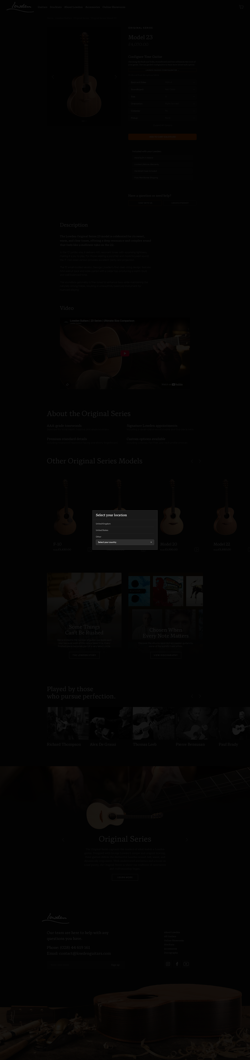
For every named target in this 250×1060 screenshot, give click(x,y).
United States (102, 530)
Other (98, 537)
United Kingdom (103, 524)
